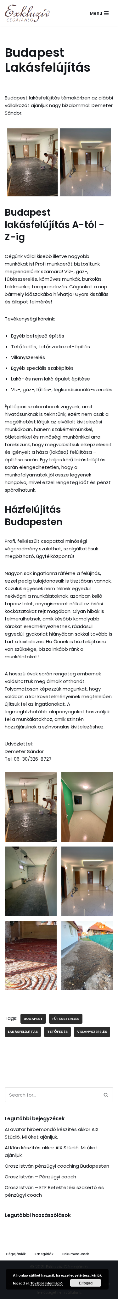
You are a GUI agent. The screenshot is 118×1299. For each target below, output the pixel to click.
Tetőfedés (57, 1031)
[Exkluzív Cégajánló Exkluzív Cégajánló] (29, 13)
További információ (47, 1283)
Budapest (33, 1018)
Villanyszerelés (92, 1031)
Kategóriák (44, 1254)
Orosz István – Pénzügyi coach (40, 1176)
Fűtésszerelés (65, 1018)
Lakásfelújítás (23, 1031)
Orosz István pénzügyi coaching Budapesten (57, 1166)
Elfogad (86, 1283)
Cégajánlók (16, 1254)
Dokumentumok (75, 1254)
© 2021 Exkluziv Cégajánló (59, 1266)
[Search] (106, 1094)
